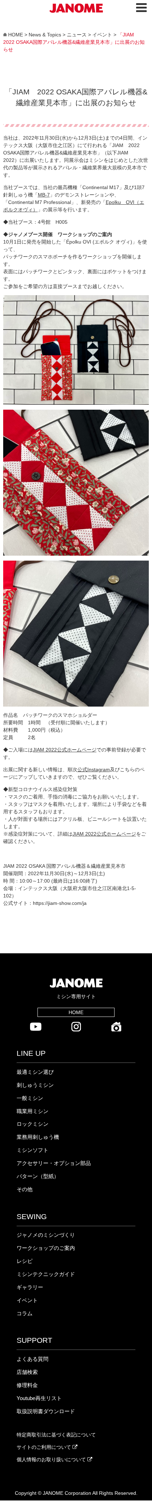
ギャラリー (30, 1287)
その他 (25, 1189)
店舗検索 (27, 1372)
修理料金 (27, 1385)
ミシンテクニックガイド (46, 1274)
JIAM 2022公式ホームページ (65, 750)
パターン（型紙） (38, 1176)
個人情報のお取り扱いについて (52, 1459)
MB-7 (44, 195)
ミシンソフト (32, 1150)
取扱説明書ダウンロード (46, 1411)
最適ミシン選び (35, 1072)
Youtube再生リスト (39, 1398)
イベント (27, 1300)
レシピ (25, 1261)
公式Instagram (93, 769)
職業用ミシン (32, 1111)
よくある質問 (32, 1359)
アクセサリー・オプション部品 (54, 1163)
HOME (76, 1012)
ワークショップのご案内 (46, 1248)
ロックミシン (32, 1124)
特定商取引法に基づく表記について (56, 1435)
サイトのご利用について (44, 1447)
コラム (25, 1313)
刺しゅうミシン (35, 1085)
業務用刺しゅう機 (38, 1137)
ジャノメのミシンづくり (46, 1235)
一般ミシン (30, 1098)
